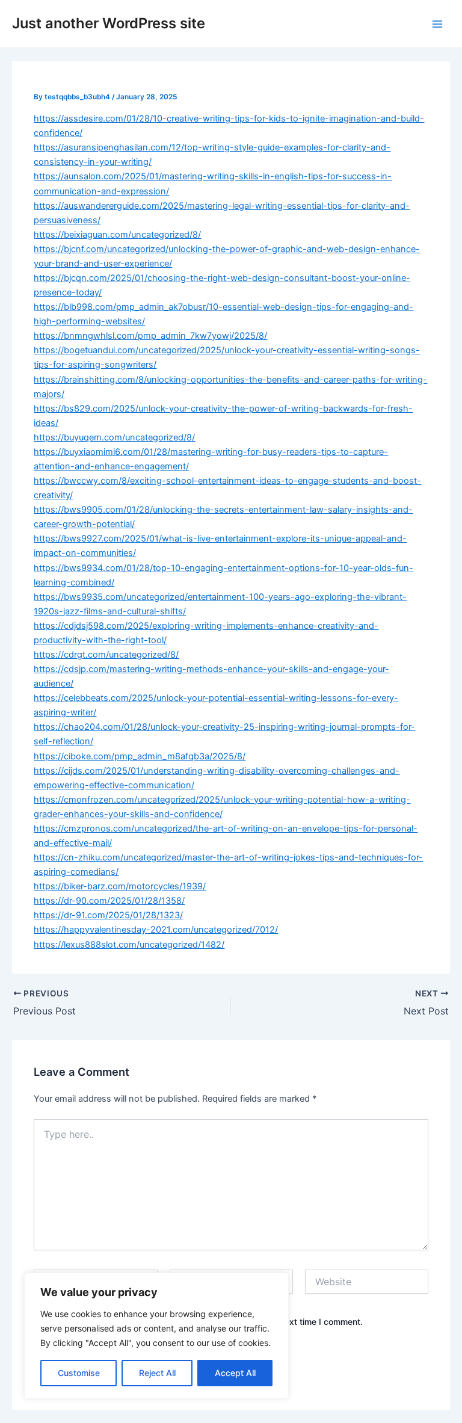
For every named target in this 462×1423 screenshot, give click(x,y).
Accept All (235, 1373)
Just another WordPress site (108, 23)
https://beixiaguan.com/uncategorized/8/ (117, 234)
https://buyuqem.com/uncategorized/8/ (114, 437)
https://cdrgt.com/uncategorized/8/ (106, 654)
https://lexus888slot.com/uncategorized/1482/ (129, 944)
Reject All (157, 1373)
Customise (79, 1373)
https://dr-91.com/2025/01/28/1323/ (108, 915)
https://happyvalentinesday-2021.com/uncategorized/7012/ (156, 929)
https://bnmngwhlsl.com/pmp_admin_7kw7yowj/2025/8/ (150, 335)
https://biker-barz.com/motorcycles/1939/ (120, 886)
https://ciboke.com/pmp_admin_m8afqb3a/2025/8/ (139, 756)
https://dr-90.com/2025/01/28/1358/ (109, 900)
